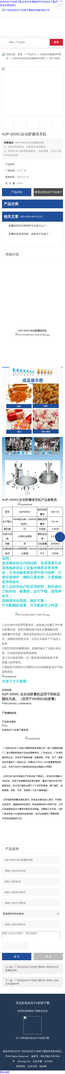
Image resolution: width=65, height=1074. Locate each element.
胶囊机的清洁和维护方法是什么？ (27, 225)
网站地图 (4, 1072)
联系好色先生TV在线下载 (48, 193)
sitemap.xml (24, 1061)
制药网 (43, 1066)
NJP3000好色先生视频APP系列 (28, 58)
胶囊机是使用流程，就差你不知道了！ (30, 233)
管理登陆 (20, 1066)
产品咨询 (16, 192)
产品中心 (31, 54)
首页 (20, 54)
